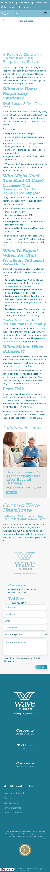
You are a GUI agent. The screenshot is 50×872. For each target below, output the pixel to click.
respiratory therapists (27, 143)
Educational (17, 487)
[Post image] (25, 449)
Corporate (17, 585)
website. (43, 839)
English (9, 869)
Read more (11, 492)
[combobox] (7, 869)
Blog (8, 487)
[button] (17, 13)
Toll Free (16, 598)
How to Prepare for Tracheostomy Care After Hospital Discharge (23, 477)
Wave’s (6, 370)
